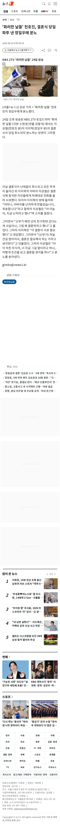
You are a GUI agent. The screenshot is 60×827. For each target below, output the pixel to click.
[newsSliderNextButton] (55, 574)
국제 (52, 735)
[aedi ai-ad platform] (16, 66)
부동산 (23, 748)
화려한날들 (9, 281)
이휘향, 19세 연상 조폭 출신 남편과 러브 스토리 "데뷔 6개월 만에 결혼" (27, 583)
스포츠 (6, 697)
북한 (38, 741)
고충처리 (53, 774)
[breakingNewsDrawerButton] (49, 3)
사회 (22, 735)
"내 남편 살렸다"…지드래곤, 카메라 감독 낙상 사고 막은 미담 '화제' (27, 626)
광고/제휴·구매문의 (22, 774)
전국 (8, 741)
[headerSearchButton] (43, 3)
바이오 (52, 748)
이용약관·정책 (40, 774)
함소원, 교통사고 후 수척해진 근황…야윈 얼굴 (29, 386)
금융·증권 (52, 741)
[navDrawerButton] (55, 3)
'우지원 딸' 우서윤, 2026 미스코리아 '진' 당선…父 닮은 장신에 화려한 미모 (26, 612)
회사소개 (7, 774)
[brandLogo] (8, 3)
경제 (38, 735)
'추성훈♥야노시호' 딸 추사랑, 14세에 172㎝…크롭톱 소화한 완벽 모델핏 (27, 597)
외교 (22, 741)
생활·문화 (7, 754)
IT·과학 (37, 748)
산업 (8, 748)
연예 (4, 19)
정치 (8, 735)
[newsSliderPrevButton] (47, 574)
